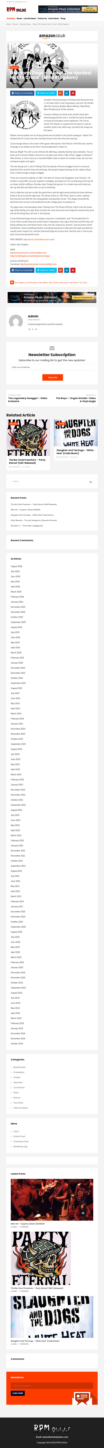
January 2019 (17, 1028)
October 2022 (17, 800)
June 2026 (15, 576)
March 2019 (16, 1018)
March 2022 (16, 835)
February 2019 (17, 1023)
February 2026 (17, 597)
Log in (16, 1131)
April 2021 (15, 891)
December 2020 (18, 912)
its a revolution (32, 283)
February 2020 (17, 962)
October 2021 (17, 861)
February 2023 (17, 780)
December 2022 (18, 790)
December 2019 (18, 972)
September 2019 (18, 988)
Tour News (18, 1103)
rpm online (54, 283)
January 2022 (17, 846)
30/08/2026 (63, 457)
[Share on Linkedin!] (66, 93)
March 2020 (16, 957)
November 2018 (18, 1038)
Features (42, 18)
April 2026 (15, 587)
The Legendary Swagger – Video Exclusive (27, 400)
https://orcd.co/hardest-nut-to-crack (39, 239)
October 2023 (17, 739)
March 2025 (16, 653)
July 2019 (15, 998)
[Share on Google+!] (60, 93)
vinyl (85, 283)
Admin (15, 83)
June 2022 (15, 820)
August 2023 (16, 749)
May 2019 (15, 1008)
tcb (80, 283)
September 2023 (18, 744)
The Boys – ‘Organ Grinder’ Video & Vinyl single (76, 400)
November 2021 (18, 856)
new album (43, 283)
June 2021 (15, 881)
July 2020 (15, 937)
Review (15, 24)
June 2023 (15, 759)
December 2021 (18, 851)
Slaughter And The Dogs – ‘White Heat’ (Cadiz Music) (75, 452)
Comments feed (20, 1141)
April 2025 (15, 648)
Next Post (90, 395)
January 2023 (17, 785)
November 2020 (18, 917)
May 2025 (15, 642)
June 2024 (15, 698)
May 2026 (15, 581)
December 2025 (18, 607)
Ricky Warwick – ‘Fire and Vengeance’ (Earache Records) (34, 520)
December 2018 (18, 1033)
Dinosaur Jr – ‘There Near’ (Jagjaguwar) (27, 526)
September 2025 (18, 622)
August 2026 (16, 566)
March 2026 (16, 592)
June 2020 (15, 942)
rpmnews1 (64, 283)
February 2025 (17, 658)
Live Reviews (30, 18)
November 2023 (18, 734)
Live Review (19, 1087)
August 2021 (16, 871)
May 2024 (15, 703)
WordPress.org (20, 1147)
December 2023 (18, 729)
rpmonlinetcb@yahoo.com (17, 2)
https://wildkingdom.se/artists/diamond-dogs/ (30, 256)
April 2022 (15, 830)
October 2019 (17, 983)
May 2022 (15, 825)
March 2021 (16, 896)
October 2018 (17, 1044)
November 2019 (18, 978)
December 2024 (18, 668)
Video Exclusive (20, 1108)
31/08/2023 (26, 83)
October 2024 (17, 678)
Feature (16, 1077)
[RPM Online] (16, 9)
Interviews (53, 18)
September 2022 (18, 805)
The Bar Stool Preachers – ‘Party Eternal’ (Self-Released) (27, 461)
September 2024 (18, 683)
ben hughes (20, 283)
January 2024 (17, 724)
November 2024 (18, 673)
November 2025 (18, 612)
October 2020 (17, 922)
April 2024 (15, 708)
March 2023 (16, 774)
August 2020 (16, 932)
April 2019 (15, 1013)
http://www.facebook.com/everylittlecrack (28, 253)
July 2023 (15, 754)
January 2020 (17, 967)
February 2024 (17, 719)
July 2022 (15, 815)
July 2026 (15, 571)
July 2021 (15, 876)
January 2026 (17, 602)
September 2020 (18, 927)
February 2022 (17, 840)
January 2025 (17, 663)
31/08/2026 (15, 467)
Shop (63, 18)
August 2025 (16, 627)
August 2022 (16, 810)
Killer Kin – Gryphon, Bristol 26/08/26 (25, 510)
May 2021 (15, 886)
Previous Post (15, 395)
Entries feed (19, 1136)
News (19, 18)
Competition (18, 1072)
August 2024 (16, 688)
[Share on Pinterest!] (72, 93)
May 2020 (15, 947)
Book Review (19, 1067)
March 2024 (16, 714)
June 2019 (15, 1003)
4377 (38, 320)
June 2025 (15, 637)
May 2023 (15, 764)
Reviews (11, 18)
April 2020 (15, 952)
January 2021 (17, 906)
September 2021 (18, 866)
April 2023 (15, 769)
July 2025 (15, 632)
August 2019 (16, 993)
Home (8, 24)
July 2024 (15, 693)
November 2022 (18, 795)
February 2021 (17, 901)
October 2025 (17, 617)
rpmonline (74, 283)
